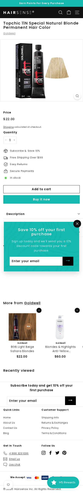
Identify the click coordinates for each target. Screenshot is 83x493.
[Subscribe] (68, 261)
